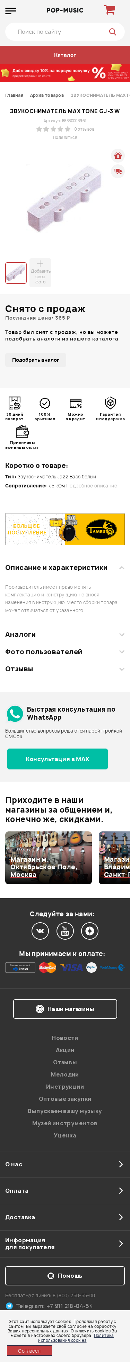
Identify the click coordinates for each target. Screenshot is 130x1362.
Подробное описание (91, 486)
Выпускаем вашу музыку (65, 1111)
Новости (65, 1038)
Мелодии (65, 1074)
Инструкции (65, 1086)
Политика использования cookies (76, 1338)
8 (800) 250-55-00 (74, 1295)
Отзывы (19, 668)
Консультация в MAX (57, 759)
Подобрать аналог (35, 360)
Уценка (65, 1135)
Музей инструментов (64, 1123)
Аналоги (20, 634)
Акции (65, 1050)
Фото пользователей (44, 651)
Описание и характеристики (56, 567)
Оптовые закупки (65, 1099)
